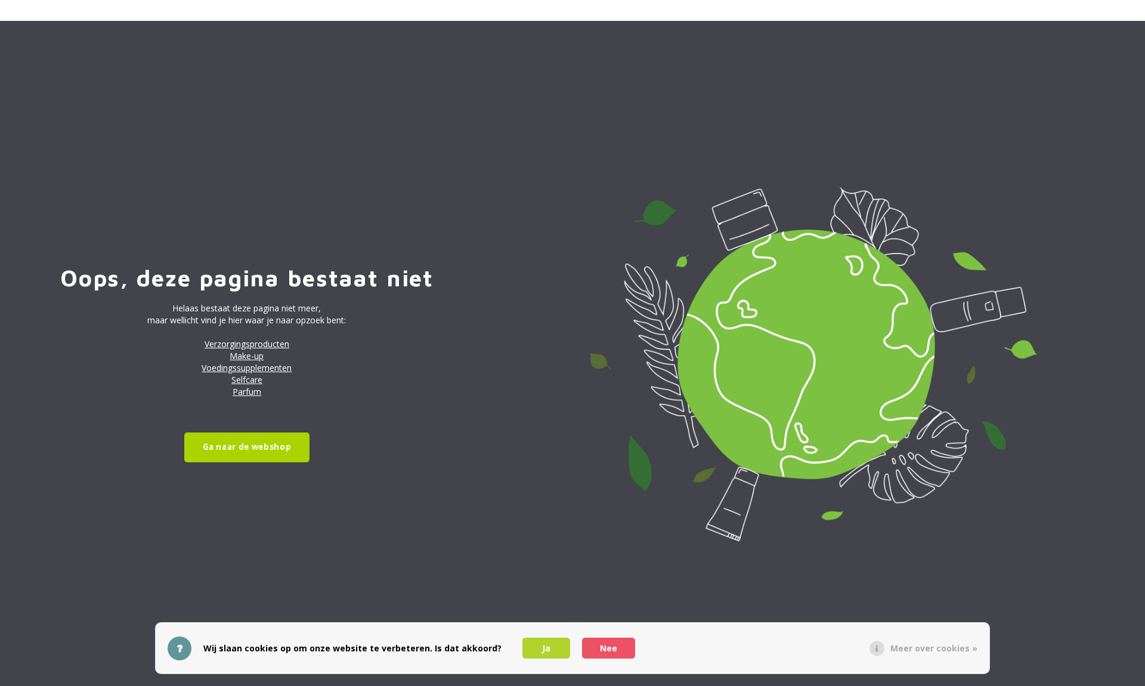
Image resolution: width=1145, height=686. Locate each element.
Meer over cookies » (933, 648)
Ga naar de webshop (247, 446)
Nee (608, 648)
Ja (546, 648)
